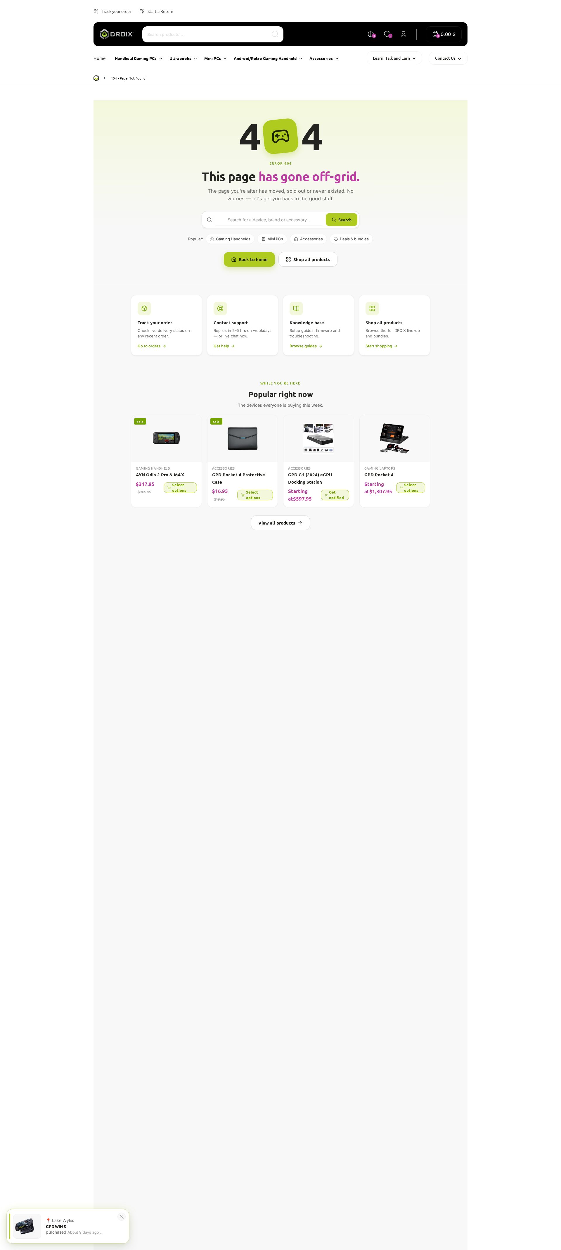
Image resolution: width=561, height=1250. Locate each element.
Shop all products (311, 259)
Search (345, 219)
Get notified (336, 495)
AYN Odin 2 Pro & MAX (160, 474)
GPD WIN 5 (56, 1226)
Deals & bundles (354, 239)
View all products (276, 523)
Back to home (253, 259)
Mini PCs (275, 239)
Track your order (116, 11)
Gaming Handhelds (233, 239)
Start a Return (160, 11)
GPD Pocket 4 (379, 474)
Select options (179, 487)
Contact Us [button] (445, 58)
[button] (444, 34)
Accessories (311, 239)
